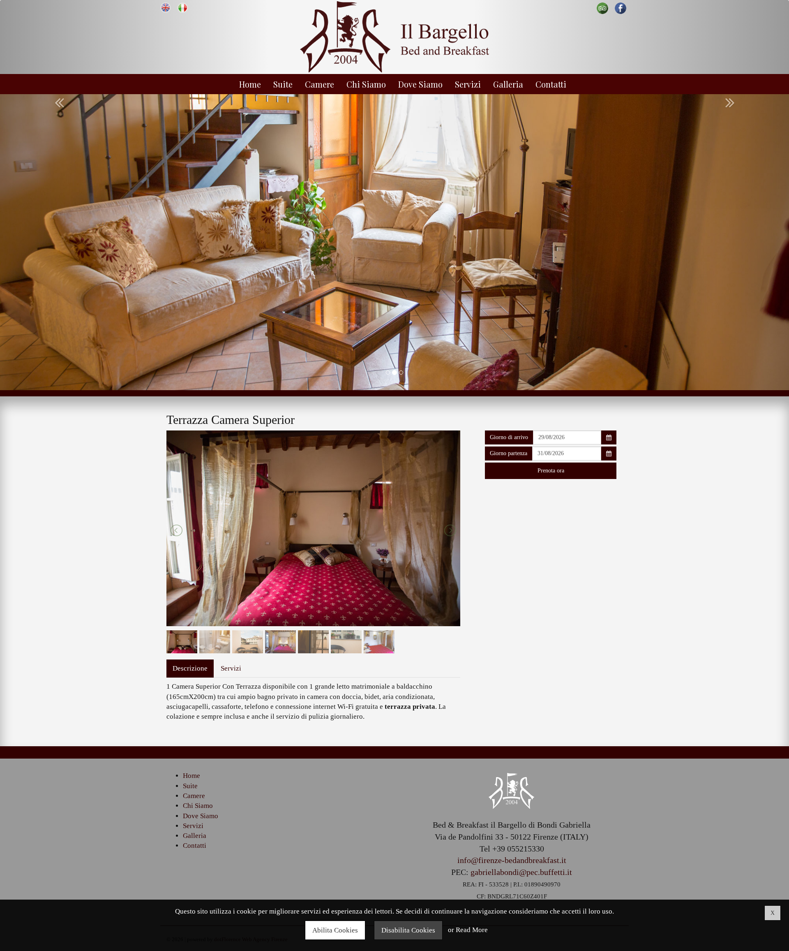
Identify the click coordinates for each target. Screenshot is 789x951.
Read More (472, 930)
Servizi (468, 84)
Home (250, 84)
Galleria (508, 84)
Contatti (550, 84)
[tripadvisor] (602, 8)
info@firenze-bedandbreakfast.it (511, 860)
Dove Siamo (420, 84)
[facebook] (620, 8)
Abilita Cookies (335, 930)
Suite (283, 84)
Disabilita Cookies (408, 930)
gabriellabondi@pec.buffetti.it (521, 872)
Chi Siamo (366, 84)
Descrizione (190, 668)
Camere (319, 84)
